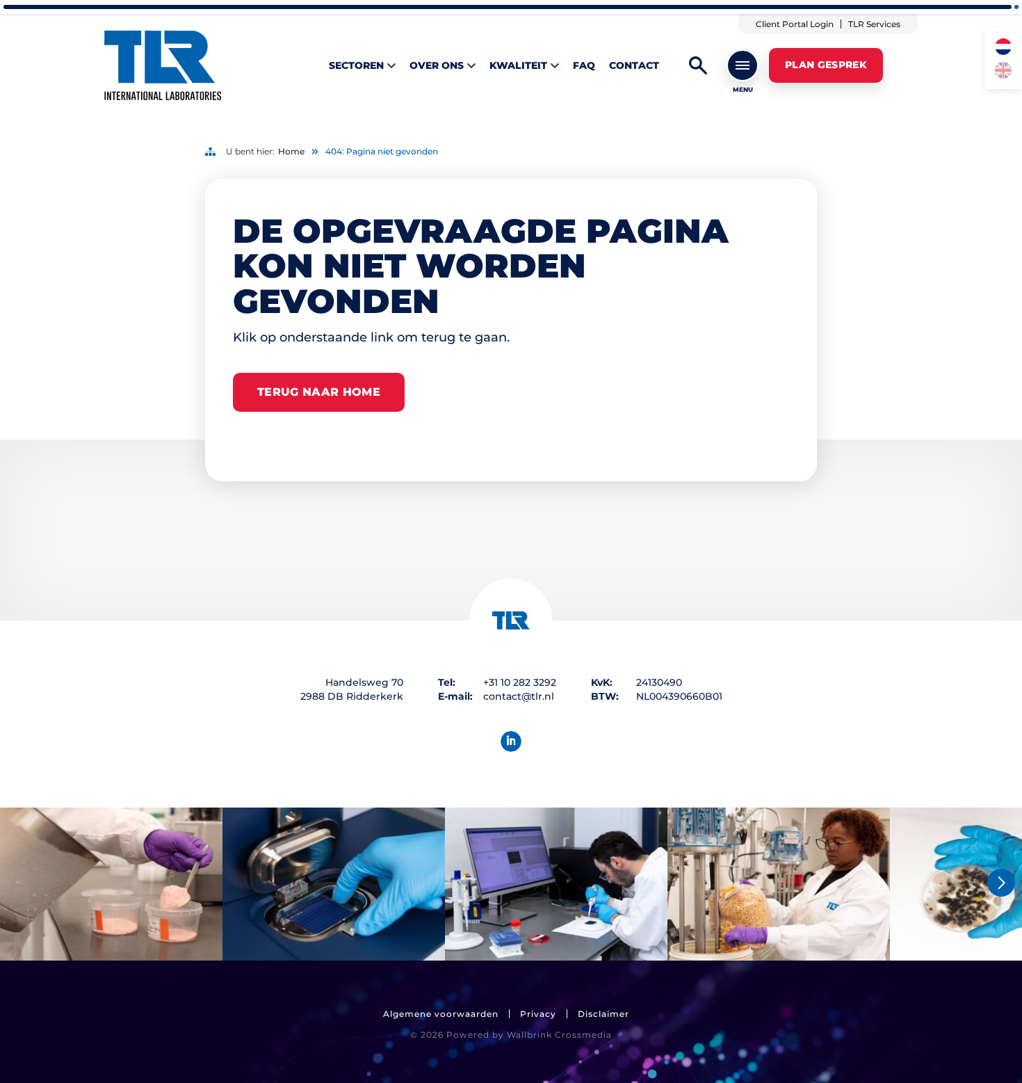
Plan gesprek (826, 64)
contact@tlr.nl (518, 696)
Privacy (538, 1014)
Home (291, 151)
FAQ (584, 65)
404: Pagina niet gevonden (381, 151)
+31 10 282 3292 (519, 682)
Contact (634, 65)
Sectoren (356, 65)
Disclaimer (603, 1014)
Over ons (436, 65)
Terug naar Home (318, 392)
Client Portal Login (795, 24)
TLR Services (874, 24)
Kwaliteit (518, 65)
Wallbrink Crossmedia (559, 1034)
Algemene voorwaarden (440, 1014)
